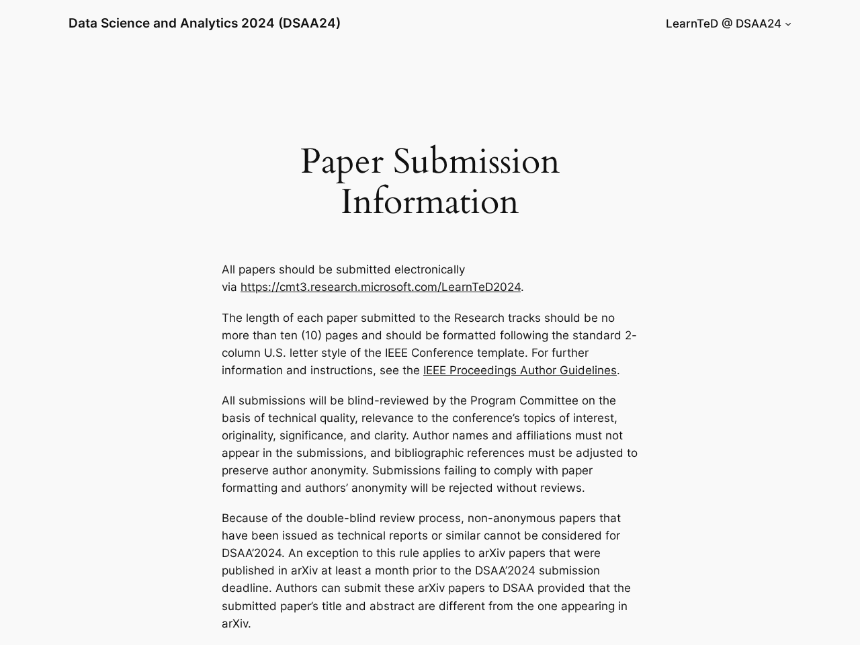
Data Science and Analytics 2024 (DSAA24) (205, 23)
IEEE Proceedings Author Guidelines (520, 370)
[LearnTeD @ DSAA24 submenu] (788, 23)
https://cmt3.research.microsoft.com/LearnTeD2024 (381, 287)
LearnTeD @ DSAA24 (723, 23)
